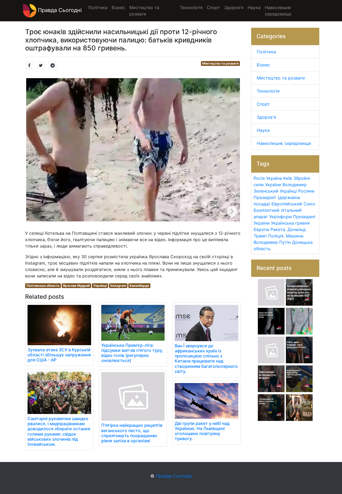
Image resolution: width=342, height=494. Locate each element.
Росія (259, 178)
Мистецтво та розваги (220, 63)
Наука (263, 130)
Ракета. (278, 229)
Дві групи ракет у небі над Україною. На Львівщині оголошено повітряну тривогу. (202, 431)
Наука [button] (254, 7)
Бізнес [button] (118, 7)
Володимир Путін (272, 242)
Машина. (295, 235)
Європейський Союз (293, 203)
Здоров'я (266, 117)
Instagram (118, 286)
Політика (266, 51)
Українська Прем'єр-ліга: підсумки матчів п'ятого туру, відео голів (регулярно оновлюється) (132, 352)
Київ (287, 178)
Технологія (268, 91)
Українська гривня (290, 223)
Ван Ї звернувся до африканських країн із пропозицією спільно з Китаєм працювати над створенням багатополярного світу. (206, 358)
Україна (274, 178)
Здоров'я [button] (233, 7)
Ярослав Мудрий (76, 286)
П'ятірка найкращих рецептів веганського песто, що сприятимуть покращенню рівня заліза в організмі (131, 433)
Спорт (263, 104)
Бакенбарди (139, 286)
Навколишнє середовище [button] (278, 11)
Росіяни (306, 191)
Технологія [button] (191, 7)
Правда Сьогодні (59, 10)
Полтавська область (43, 286)
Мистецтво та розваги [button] (144, 11)
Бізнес (263, 64)
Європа (261, 229)
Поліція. (276, 235)
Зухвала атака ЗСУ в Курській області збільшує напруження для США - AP (59, 354)
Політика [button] (97, 7)
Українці (100, 286)
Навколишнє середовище (284, 143)
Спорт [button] (213, 7)
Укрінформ (280, 216)
